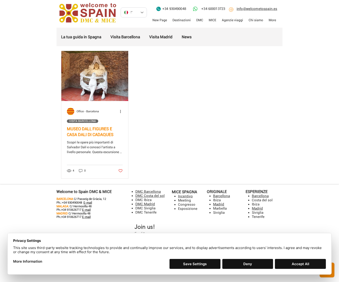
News (187, 37)
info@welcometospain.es (257, 9)
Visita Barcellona (125, 37)
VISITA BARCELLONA (82, 121)
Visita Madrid (160, 37)
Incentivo (185, 196)
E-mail (87, 202)
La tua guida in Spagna (81, 37)
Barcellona (260, 196)
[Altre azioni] (122, 111)
